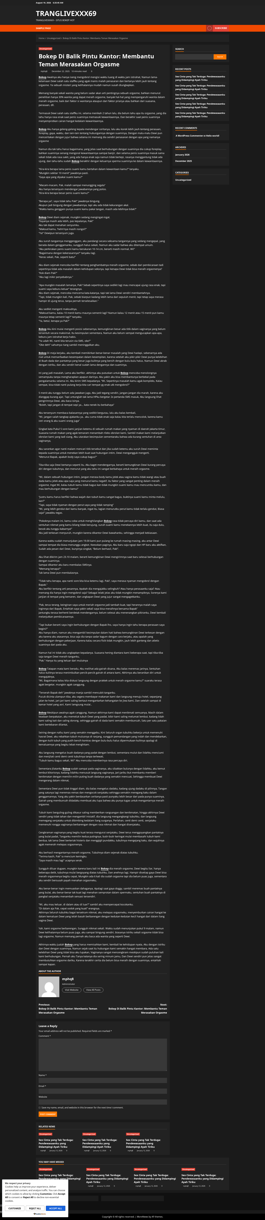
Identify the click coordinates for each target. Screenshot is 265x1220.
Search (179, 49)
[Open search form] (203, 28)
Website (43, 1096)
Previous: (68, 1008)
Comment (45, 1035)
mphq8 (44, 71)
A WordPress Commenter (189, 135)
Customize (14, 1208)
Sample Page (43, 28)
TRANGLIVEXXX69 (66, 13)
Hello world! (212, 135)
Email (42, 1086)
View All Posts (93, 989)
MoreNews (142, 1216)
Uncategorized (45, 48)
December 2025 (183, 161)
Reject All (35, 1208)
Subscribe (221, 28)
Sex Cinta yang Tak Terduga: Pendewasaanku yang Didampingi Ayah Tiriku (56, 1143)
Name (43, 1075)
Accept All (55, 1208)
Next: (137, 1008)
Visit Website (71, 989)
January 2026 (182, 154)
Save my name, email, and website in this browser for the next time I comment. (82, 1107)
